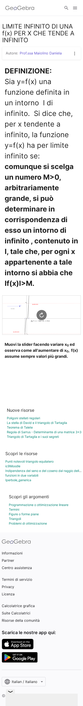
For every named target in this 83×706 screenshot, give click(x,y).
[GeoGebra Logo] (19, 8)
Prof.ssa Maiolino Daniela (41, 53)
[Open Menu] (75, 8)
